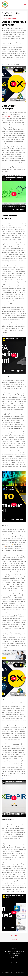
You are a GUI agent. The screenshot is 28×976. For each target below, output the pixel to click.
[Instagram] (16, 962)
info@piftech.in (14, 957)
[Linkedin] (11, 962)
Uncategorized (5, 18)
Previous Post (14, 935)
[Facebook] (14, 962)
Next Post (14, 939)
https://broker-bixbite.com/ (8, 116)
